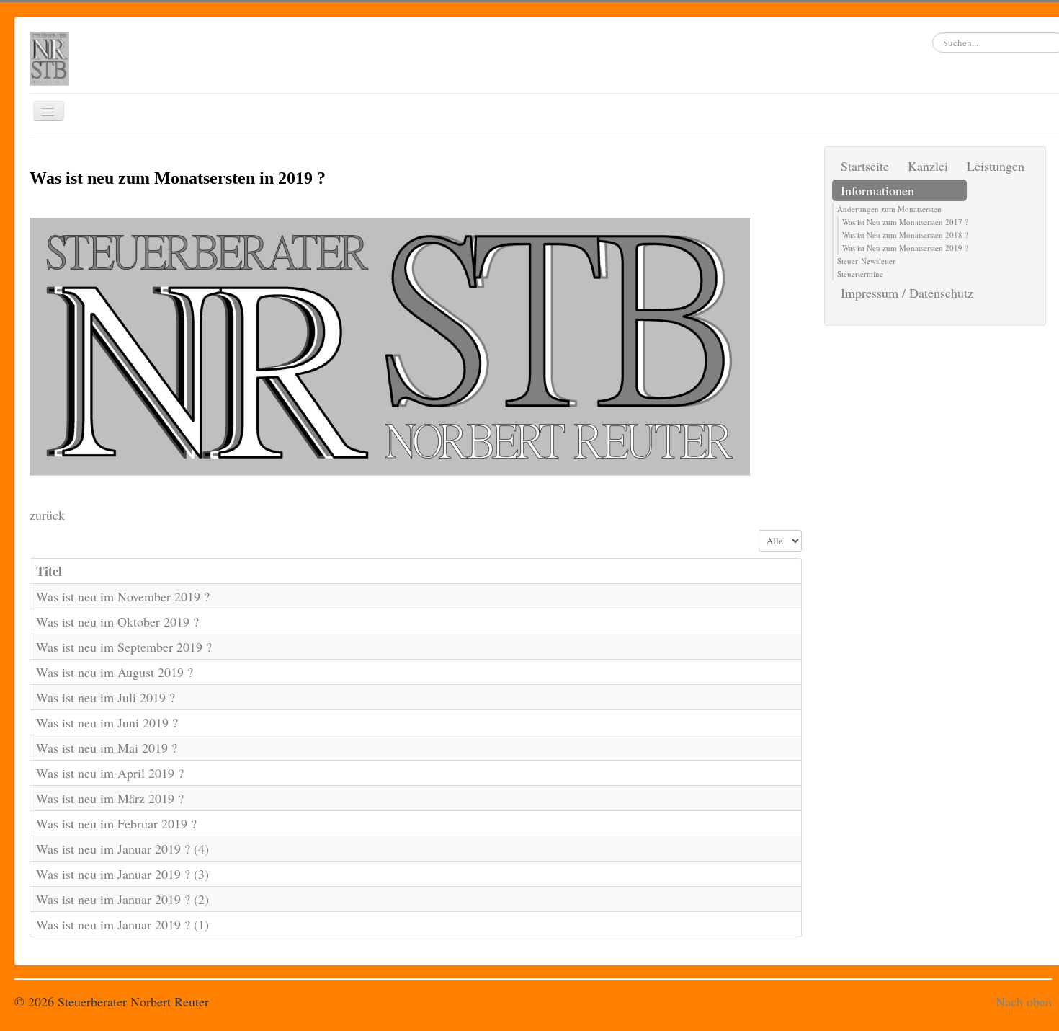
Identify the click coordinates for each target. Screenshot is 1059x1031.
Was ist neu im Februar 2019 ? (116, 823)
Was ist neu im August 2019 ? (114, 672)
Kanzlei (928, 165)
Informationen (877, 190)
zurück (47, 514)
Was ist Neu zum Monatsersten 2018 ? (905, 234)
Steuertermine (860, 273)
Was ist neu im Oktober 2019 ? (117, 621)
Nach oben (1024, 1001)
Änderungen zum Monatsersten (889, 208)
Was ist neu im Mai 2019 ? (106, 747)
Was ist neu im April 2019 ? (110, 773)
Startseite (865, 165)
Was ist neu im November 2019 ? (123, 596)
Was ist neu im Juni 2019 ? (107, 722)
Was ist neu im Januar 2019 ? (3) (122, 873)
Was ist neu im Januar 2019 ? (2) (122, 899)
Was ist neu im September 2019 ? (124, 646)
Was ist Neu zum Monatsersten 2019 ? (905, 247)
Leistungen (995, 165)
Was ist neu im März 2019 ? (110, 798)
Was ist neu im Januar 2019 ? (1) (122, 924)
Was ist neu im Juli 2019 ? (105, 697)
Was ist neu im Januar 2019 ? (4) (122, 848)
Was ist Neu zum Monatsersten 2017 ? (905, 221)
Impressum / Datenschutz (907, 292)
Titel (49, 571)
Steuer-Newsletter (866, 260)
